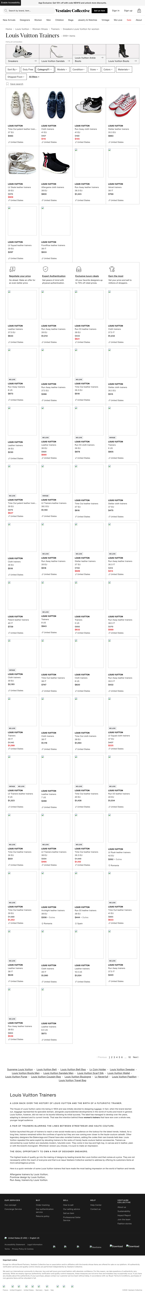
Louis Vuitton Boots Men (26, 1073)
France (5, 1290)
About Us (140, 20)
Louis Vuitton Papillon (124, 1076)
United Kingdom (16, 1290)
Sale (129, 20)
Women (38, 20)
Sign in (116, 10)
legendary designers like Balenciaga (27, 1137)
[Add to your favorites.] (35, 126)
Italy (52, 1290)
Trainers (55, 29)
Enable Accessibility (10, 2)
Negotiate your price (20, 276)
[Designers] (32, 20)
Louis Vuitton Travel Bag (72, 1080)
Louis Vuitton (22, 29)
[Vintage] (111, 20)
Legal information (34, 1244)
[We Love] (124, 20)
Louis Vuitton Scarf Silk (90, 1073)
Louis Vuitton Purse (16, 1076)
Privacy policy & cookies (23, 1249)
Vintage (105, 20)
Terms (7, 1249)
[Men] (53, 20)
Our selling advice (71, 1209)
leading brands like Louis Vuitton (82, 1157)
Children (59, 20)
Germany (39, 1290)
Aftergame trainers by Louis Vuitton (29, 1174)
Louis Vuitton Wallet (118, 1073)
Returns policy (42, 1216)
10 (129, 1057)
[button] (139, 11)
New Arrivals (9, 20)
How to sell (68, 1205)
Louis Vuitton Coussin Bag (46, 1076)
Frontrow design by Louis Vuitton (27, 1177)
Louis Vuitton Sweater (122, 1069)
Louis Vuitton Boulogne (78, 1076)
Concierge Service (13, 1209)
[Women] (44, 20)
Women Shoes (40, 29)
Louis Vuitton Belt (47, 1069)
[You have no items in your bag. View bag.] (139, 11)
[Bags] (75, 20)
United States (29, 1290)
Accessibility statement (15, 1244)
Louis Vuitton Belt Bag (73, 1069)
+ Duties (118, 859)
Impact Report (124, 1215)
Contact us (95, 1209)
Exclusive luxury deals (87, 276)
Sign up (128, 10)
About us (122, 1207)
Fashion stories (125, 1223)
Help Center (96, 1205)
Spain (46, 1290)
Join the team (124, 1219)
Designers (25, 20)
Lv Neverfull (101, 1076)
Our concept (10, 1205)
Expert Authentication (54, 276)
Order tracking (43, 1205)
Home (9, 29)
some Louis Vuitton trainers (48, 1168)
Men (48, 20)
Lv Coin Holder (97, 1069)
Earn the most (115, 276)
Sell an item (99, 10)
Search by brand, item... (20, 10)
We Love (118, 20)
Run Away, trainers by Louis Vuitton (28, 1180)
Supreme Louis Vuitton (20, 1069)
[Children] (66, 20)
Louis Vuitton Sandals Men (58, 1073)
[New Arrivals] (17, 20)
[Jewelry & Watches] (99, 20)
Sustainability (124, 1211)
